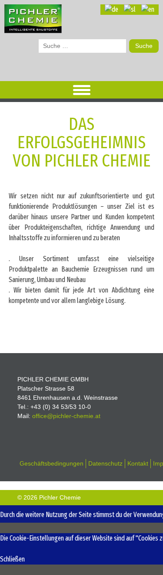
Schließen (12, 559)
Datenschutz (105, 463)
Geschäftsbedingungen (51, 463)
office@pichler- (66, 415)
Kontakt (137, 463)
